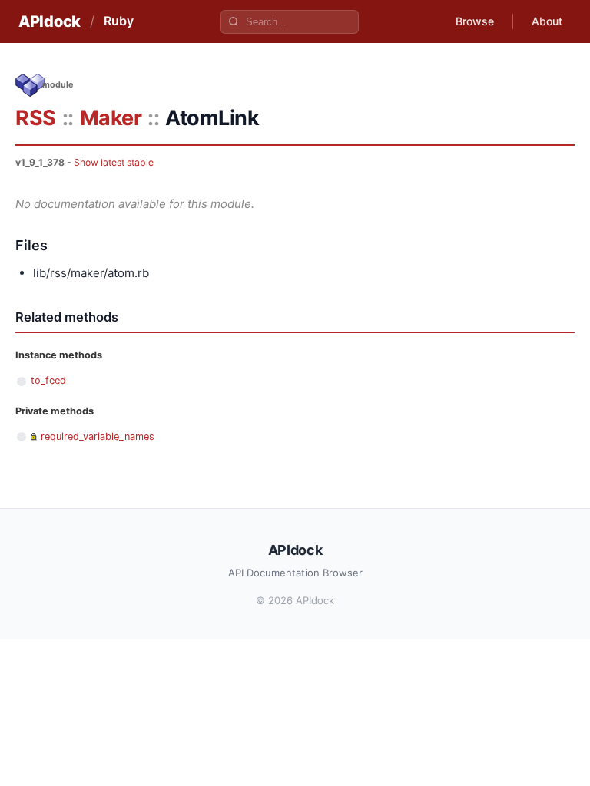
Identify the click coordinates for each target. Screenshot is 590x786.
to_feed (48, 380)
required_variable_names (97, 436)
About (547, 21)
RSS (35, 117)
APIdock (49, 21)
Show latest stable (114, 162)
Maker (111, 117)
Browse (475, 21)
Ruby (119, 20)
